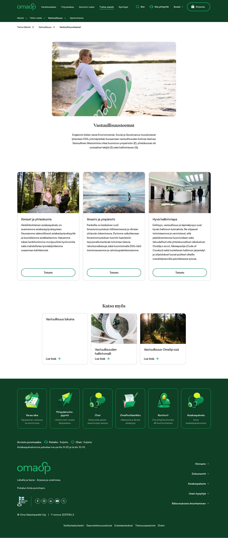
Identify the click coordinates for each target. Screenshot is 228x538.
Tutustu (48, 272)
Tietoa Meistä (24, 27)
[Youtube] (57, 501)
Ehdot (161, 525)
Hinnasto (200, 463)
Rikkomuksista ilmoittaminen (189, 503)
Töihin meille (36, 18)
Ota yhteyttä (161, 6)
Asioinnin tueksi (86, 7)
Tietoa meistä (106, 7)
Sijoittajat (123, 7)
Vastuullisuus (55, 18)
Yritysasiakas (67, 7)
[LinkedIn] (50, 501)
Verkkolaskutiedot (73, 525)
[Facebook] (37, 501)
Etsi (143, 6)
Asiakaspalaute (197, 483)
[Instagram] (44, 501)
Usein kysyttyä (197, 493)
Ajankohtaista (77, 18)
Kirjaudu (200, 6)
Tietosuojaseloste (145, 525)
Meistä (20, 18)
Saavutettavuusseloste (99, 525)
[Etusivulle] (26, 6)
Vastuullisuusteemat (70, 27)
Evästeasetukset (123, 525)
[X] (63, 501)
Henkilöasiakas (48, 7)
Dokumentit (199, 473)
